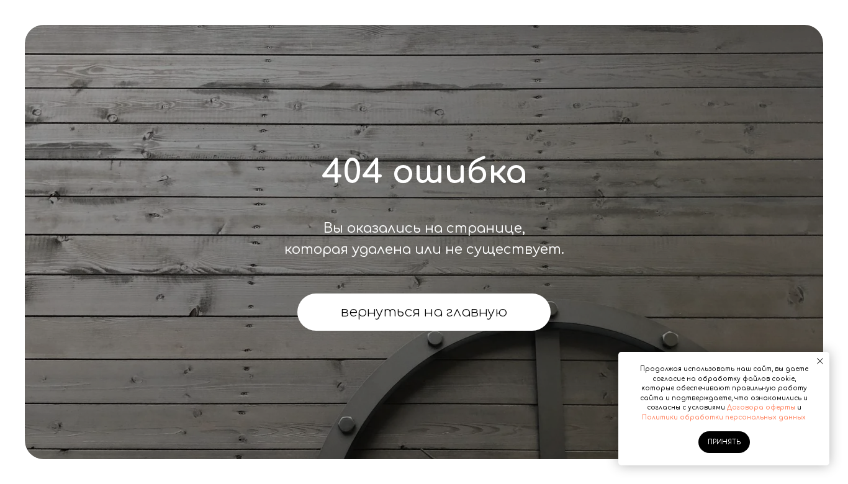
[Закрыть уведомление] (820, 361)
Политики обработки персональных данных (724, 417)
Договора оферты (761, 407)
